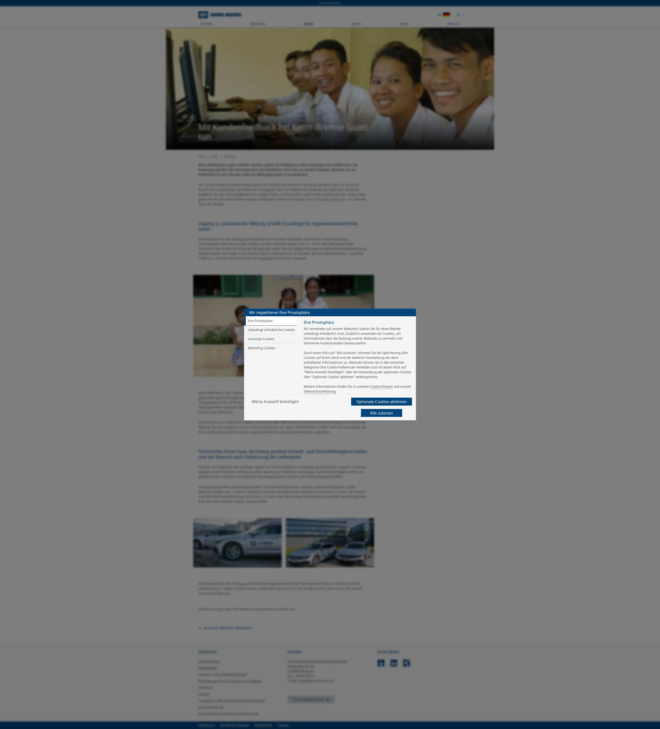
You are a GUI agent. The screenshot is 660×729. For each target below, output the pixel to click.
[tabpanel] (358, 357)
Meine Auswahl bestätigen (275, 401)
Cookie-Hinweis (381, 386)
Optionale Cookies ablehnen (381, 401)
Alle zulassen (381, 413)
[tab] (270, 320)
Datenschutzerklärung (320, 391)
